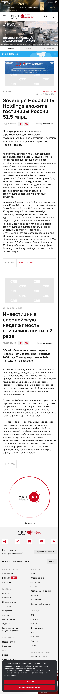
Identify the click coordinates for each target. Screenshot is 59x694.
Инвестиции (49, 91)
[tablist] (29, 48)
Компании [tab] (49, 48)
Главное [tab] (10, 48)
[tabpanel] (29, 289)
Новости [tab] (30, 48)
